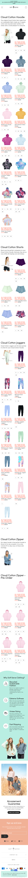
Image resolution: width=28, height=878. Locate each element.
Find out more (14, 812)
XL (21, 50)
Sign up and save (13, 864)
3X (16, 52)
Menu (13, 859)
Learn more (14, 874)
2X (24, 50)
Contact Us (14, 854)
